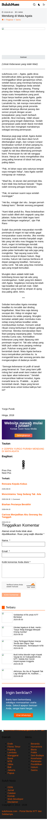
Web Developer (15, 799)
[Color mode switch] (39, 4)
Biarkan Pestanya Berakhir (16, 504)
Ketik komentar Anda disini (16, 562)
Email (6, 551)
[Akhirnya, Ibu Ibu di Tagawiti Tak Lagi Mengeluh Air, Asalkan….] (7, 674)
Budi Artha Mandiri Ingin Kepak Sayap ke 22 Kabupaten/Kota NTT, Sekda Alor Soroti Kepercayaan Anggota (28, 658)
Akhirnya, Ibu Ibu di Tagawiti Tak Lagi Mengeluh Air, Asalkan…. (28, 672)
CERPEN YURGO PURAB (16, 449)
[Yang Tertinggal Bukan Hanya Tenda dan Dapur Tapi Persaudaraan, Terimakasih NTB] (7, 645)
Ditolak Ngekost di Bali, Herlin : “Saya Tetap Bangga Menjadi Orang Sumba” (28, 629)
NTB (10, 761)
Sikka (10, 764)
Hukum (34, 767)
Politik (34, 752)
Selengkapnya (23, 435)
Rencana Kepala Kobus (14, 484)
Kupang (11, 749)
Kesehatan (36, 758)
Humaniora (36, 746)
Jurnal (11, 790)
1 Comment (15, 499)
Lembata (12, 752)
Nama (6, 540)
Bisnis (34, 749)
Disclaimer (13, 802)
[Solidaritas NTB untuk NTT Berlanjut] (7, 617)
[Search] (34, 4)
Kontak (11, 796)
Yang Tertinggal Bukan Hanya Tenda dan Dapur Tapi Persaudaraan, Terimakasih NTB (28, 643)
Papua (11, 773)
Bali (9, 767)
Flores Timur (14, 746)
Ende (10, 743)
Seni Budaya (37, 755)
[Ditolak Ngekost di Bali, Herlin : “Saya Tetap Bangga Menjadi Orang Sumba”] (7, 631)
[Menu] (44, 4)
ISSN (10, 787)
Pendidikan (36, 764)
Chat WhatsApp (23, 715)
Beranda (35, 743)
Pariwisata (36, 761)
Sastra (34, 770)
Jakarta (11, 770)
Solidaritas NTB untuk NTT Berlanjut (26, 616)
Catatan (12, 793)
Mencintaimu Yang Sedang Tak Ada (21, 494)
